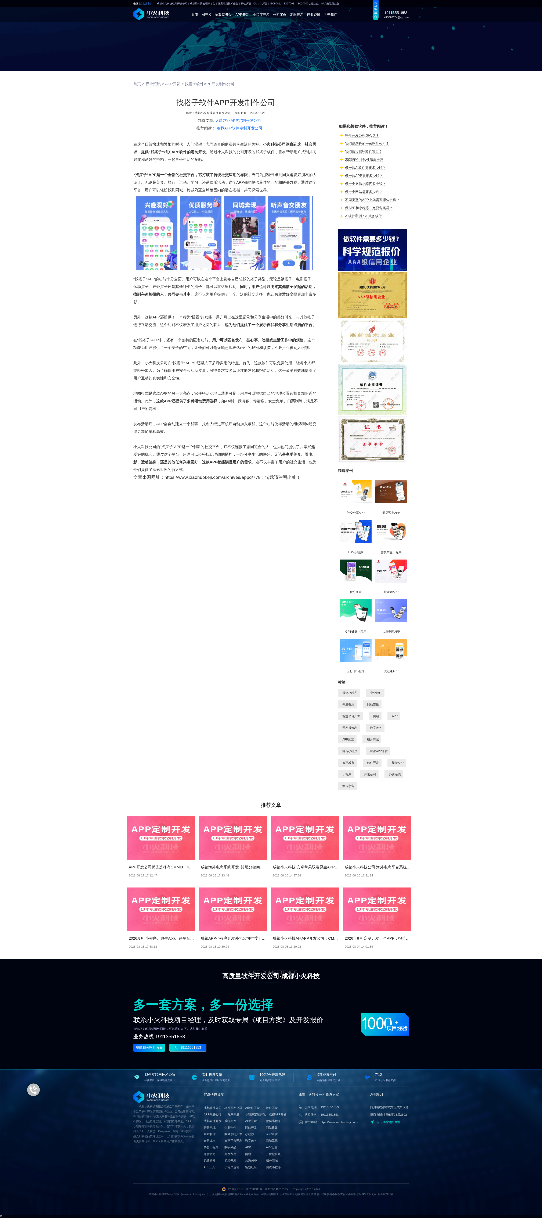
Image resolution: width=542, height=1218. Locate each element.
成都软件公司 (212, 1108)
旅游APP (398, 762)
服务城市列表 (385, 1194)
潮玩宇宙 (348, 786)
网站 (376, 716)
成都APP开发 (379, 751)
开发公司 (370, 774)
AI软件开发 (252, 1108)
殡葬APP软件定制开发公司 (239, 128)
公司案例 (279, 15)
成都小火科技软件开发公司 (212, 113)
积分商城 (373, 739)
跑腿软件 (210, 1160)
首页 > (138, 84)
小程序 (346, 774)
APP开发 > (174, 84)
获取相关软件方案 (149, 1047)
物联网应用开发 (304, 1194)
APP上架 (209, 1167)
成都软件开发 (212, 1121)
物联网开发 (223, 15)
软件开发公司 (233, 1108)
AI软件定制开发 (270, 1194)
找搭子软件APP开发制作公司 (209, 84)
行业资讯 (313, 15)
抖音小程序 (349, 751)
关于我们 (330, 15)
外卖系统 (395, 774)
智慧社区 (251, 1167)
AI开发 (207, 15)
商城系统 (272, 1140)
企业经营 (272, 1134)
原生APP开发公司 (366, 1194)
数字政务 (376, 727)
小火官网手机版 (218, 1194)
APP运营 (348, 739)
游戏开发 (230, 1160)
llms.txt (244, 1194)
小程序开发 (261, 15)
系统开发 (230, 1121)
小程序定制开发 (255, 1114)
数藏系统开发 (233, 1134)
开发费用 (348, 704)
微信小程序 (349, 692)
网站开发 (251, 1127)
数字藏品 (230, 1147)
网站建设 (373, 704)
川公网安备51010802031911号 (244, 1189)
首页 (195, 15)
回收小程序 (273, 1167)
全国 (142, 3)
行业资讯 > (154, 84)
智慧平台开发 (351, 716)
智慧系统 (210, 1127)
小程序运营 (231, 1167)
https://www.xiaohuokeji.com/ (339, 1122)
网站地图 (234, 1194)
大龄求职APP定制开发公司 (238, 120)
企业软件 (376, 692)
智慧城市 (348, 762)
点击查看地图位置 (388, 1122)
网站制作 (210, 1134)
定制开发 (296, 15)
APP (395, 716)
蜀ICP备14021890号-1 (278, 1189)
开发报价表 (349, 727)
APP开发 (242, 15)
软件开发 (373, 762)
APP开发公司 (212, 1114)
